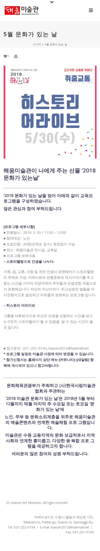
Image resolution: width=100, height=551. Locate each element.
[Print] (18, 56)
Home (37, 44)
